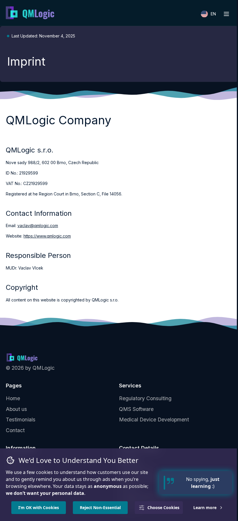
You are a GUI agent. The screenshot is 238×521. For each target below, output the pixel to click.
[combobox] (208, 14)
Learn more (205, 507)
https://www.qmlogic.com (47, 235)
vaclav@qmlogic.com (37, 225)
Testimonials (20, 419)
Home (13, 398)
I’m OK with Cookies (38, 507)
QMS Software (136, 409)
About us (16, 409)
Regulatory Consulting (145, 398)
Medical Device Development (154, 419)
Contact (15, 430)
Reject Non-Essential (100, 507)
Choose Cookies (163, 507)
